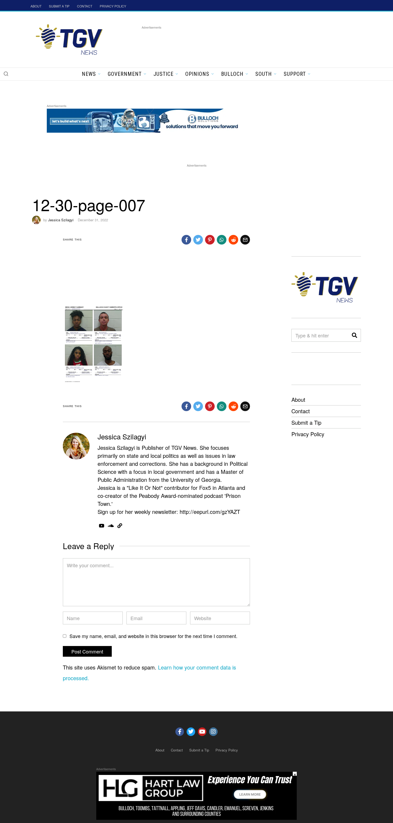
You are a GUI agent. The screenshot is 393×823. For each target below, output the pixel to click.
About (298, 399)
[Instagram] (213, 731)
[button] (6, 74)
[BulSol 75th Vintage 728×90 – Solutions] (144, 120)
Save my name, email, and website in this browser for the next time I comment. (153, 635)
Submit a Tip (306, 422)
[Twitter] (191, 731)
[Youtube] (202, 731)
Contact (300, 411)
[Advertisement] (239, 42)
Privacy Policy (307, 434)
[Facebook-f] (179, 731)
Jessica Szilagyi (61, 219)
